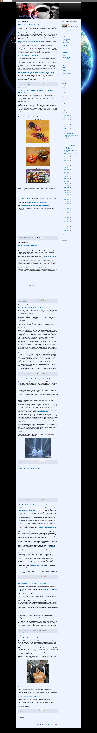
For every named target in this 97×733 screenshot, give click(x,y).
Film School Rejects (66, 70)
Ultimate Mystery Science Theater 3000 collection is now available (35, 205)
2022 (64, 89)
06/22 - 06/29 (67, 187)
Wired (64, 55)
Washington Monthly (67, 39)
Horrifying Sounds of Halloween (28, 245)
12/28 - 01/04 (67, 115)
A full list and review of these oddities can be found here (31, 187)
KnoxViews (65, 44)
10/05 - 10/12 (67, 160)
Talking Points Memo (67, 57)
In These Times (66, 42)
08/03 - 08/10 (67, 176)
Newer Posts (21, 715)
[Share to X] (43, 83)
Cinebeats (64, 72)
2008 (64, 114)
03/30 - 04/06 (67, 208)
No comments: (33, 82)
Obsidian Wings (66, 40)
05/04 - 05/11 (67, 199)
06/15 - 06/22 (67, 189)
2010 (64, 110)
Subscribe (63, 80)
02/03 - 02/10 (67, 223)
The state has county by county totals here (28, 316)
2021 (64, 90)
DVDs (23, 239)
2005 (64, 236)
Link (30, 253)
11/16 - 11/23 (67, 126)
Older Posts (55, 715)
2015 (64, 101)
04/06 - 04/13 (67, 207)
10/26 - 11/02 (67, 131)
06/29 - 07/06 (67, 185)
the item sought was (43, 411)
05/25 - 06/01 (67, 194)
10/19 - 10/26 (67, 156)
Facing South (65, 45)
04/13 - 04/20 (67, 205)
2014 (64, 103)
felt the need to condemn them (48, 546)
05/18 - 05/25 (67, 196)
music (25, 301)
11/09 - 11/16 (67, 128)
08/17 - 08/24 (67, 172)
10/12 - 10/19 (67, 158)
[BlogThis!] (41, 83)
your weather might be (50, 256)
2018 (64, 96)
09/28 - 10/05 (67, 162)
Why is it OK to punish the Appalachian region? (29, 55)
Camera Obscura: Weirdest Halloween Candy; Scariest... (71, 136)
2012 (64, 107)
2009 (64, 112)
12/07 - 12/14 (67, 121)
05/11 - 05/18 (67, 198)
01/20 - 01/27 (67, 226)
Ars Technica (65, 54)
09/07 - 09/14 (67, 167)
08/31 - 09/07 (67, 169)
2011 (64, 108)
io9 (63, 64)
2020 (64, 92)
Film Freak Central (66, 68)
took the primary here (23, 342)
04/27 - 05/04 (67, 201)
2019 (64, 94)
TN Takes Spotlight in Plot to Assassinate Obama (34, 505)
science (25, 462)
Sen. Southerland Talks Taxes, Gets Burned (32, 584)
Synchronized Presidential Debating (29, 468)
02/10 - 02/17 (67, 221)
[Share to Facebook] (44, 83)
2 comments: (33, 373)
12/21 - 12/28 (67, 117)
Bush (29, 84)
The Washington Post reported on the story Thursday (30, 32)
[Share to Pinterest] (45, 83)
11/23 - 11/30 (67, 124)
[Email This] (40, 83)
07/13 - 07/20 (67, 181)
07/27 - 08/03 (67, 178)
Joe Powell (71, 24)
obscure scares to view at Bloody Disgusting (36, 202)
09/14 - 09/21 (67, 165)
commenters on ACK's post (50, 589)
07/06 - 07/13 (67, 183)
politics (23, 462)
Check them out (46, 257)
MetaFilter (65, 50)
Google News (65, 36)
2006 (64, 234)
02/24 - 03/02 (67, 217)
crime (27, 577)
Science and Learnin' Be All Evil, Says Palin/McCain (35, 379)
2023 (64, 87)
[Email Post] (38, 82)
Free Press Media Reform (67, 58)
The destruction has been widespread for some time (30, 41)
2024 (64, 85)
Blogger (59, 724)
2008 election (24, 375)
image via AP (28, 657)
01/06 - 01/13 (67, 230)
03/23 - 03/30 (67, 210)
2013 (64, 105)
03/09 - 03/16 (67, 214)
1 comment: (33, 237)
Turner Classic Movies (67, 73)
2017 (64, 98)
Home (38, 715)
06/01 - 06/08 (67, 192)
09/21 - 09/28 (67, 163)
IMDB (64, 75)
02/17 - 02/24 (67, 219)
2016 (64, 99)
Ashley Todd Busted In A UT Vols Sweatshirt (32, 638)
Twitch (64, 76)
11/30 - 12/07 (67, 122)
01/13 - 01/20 (67, 228)
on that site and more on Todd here (32, 696)
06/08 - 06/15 (67, 190)
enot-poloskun (50, 724)
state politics (31, 577)
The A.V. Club (65, 65)
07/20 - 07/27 (67, 180)
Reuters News (65, 37)
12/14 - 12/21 (67, 119)
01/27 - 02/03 (67, 224)
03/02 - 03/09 (67, 215)
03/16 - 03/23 (67, 212)
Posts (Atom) (25, 717)
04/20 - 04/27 (67, 203)
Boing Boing (65, 52)
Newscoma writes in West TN (38, 565)
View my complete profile (66, 30)
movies (29, 239)
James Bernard (52, 265)
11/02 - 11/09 (67, 130)
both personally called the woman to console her (44, 700)
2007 (64, 232)
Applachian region (25, 84)
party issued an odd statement (37, 526)
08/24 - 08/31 (67, 171)
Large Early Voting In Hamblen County (30, 307)
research (42, 391)
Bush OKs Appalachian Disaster (28, 24)
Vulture (64, 67)
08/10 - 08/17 (67, 174)
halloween (25, 239)
